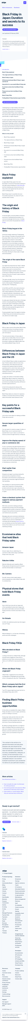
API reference (18, 955)
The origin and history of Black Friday (12, 75)
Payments (4, 917)
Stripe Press (18, 976)
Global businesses (19, 893)
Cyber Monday (21, 185)
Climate (4, 891)
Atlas (3, 881)
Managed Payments (7, 913)
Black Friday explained (8, 72)
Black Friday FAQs (7, 95)
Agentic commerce (20, 883)
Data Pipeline (5, 897)
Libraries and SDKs (19, 961)
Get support (5, 1002)
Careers (17, 972)
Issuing (4, 909)
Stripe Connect (20, 521)
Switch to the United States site (10, 1017)
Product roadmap (19, 970)
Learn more (5, 49)
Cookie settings (6, 994)
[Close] (25, 1014)
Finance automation (20, 891)
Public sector (18, 928)
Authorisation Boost (7, 883)
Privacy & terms (6, 982)
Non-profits (18, 922)
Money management (20, 899)
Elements (4, 899)
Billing (3, 885)
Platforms (17, 901)
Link (3, 911)
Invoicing (4, 907)
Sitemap (4, 992)
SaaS (16, 903)
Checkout (4, 889)
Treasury (4, 932)
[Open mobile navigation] (24, 2)
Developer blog (19, 965)
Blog (3, 974)
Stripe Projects (19, 963)
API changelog (18, 959)
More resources (7, 7)
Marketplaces (18, 897)
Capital (4, 887)
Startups (17, 881)
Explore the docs (6, 858)
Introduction (5, 69)
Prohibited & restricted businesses (5, 986)
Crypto (4, 895)
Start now (6, 822)
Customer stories (6, 972)
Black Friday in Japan (7, 77)
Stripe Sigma (5, 926)
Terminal (4, 930)
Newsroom (18, 974)
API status (17, 957)
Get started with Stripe (9, 29)
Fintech (17, 909)
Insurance (17, 917)
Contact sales (15, 822)
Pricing (4, 879)
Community (5, 976)
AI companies (18, 905)
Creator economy (19, 907)
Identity (4, 905)
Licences (4, 990)
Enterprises (18, 879)
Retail (16, 930)
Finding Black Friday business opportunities (13, 98)
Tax (3, 928)
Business (17, 7)
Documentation (19, 953)
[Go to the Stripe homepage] (4, 871)
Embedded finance (20, 889)
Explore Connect (6, 841)
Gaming (17, 911)
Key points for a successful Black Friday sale (14, 84)
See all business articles (8, 779)
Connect (4, 893)
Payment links (5, 915)
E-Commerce (18, 887)
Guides (4, 970)
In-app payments (19, 895)
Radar (3, 921)
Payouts (4, 919)
